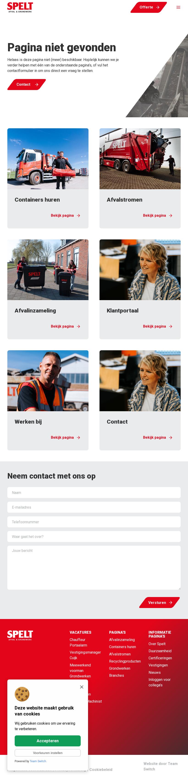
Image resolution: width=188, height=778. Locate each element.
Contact (23, 84)
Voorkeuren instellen (48, 753)
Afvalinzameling (122, 640)
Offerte (146, 7)
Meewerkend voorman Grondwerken (80, 670)
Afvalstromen (120, 654)
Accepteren (48, 740)
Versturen (157, 602)
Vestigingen (158, 665)
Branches (116, 675)
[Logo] (20, 7)
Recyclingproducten (125, 661)
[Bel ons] (164, 769)
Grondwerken (119, 668)
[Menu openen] (176, 7)
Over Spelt (157, 644)
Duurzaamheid (160, 651)
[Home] (29, 667)
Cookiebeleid (100, 769)
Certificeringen (160, 658)
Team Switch (38, 761)
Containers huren (122, 647)
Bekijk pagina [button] (62, 215)
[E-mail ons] (174, 769)
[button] (47, 178)
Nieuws (155, 672)
